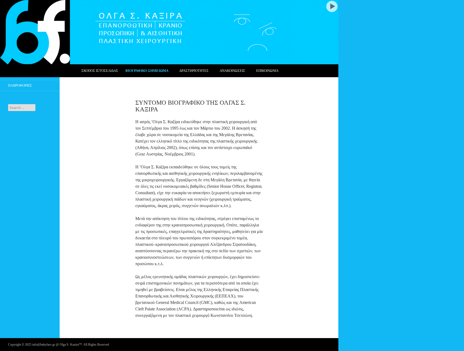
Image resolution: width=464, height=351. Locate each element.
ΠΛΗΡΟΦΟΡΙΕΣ (20, 85)
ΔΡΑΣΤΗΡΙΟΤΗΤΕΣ (194, 71)
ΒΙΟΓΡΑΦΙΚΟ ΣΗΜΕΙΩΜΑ (146, 71)
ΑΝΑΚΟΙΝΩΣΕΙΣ (232, 71)
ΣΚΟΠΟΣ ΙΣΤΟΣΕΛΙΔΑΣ (99, 71)
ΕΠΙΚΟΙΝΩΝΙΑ (267, 71)
